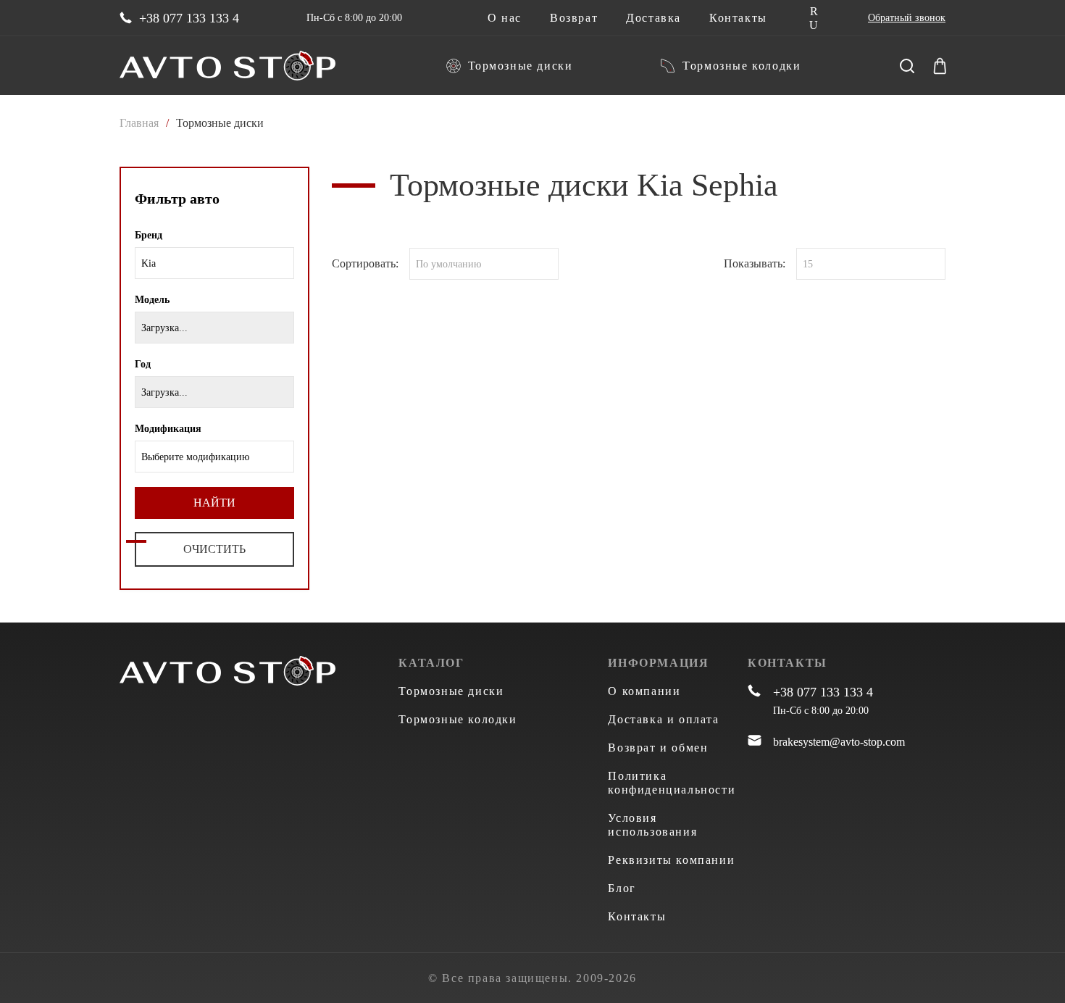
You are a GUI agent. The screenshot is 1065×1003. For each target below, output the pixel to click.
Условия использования (652, 825)
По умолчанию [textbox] (448, 264)
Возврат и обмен (658, 747)
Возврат (574, 18)
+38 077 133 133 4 (189, 18)
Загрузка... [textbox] (164, 327)
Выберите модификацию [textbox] (195, 456)
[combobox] (214, 263)
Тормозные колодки (741, 65)
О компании (644, 691)
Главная (139, 123)
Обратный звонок (906, 18)
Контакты (738, 18)
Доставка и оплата (663, 719)
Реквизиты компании (671, 860)
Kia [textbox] (148, 263)
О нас (505, 18)
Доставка (653, 18)
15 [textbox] (808, 264)
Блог (621, 888)
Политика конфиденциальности (671, 783)
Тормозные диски (520, 65)
